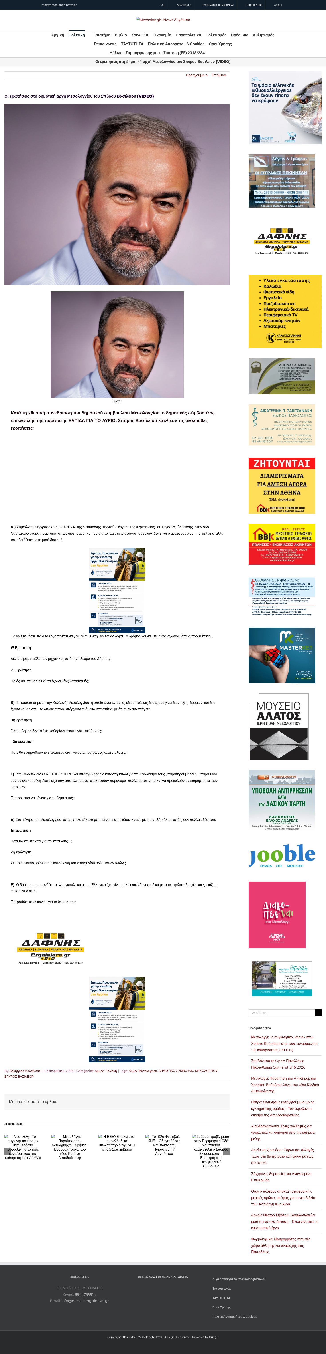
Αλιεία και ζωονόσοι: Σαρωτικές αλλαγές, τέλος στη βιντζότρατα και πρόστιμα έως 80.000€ (282, 1156)
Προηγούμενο (197, 75)
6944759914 (85, 1294)
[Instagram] (163, 1288)
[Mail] (175, 1288)
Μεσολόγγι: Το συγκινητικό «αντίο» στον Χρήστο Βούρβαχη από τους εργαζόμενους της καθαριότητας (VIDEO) (284, 1043)
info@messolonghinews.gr (59, 4)
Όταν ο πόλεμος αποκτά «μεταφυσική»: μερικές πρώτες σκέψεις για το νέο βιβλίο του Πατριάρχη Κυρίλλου (283, 1197)
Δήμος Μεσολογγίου (143, 1071)
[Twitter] (169, 1288)
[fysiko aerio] (117, 551)
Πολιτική (111, 1071)
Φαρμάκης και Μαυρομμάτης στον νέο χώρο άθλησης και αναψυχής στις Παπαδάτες (280, 1245)
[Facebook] (157, 1288)
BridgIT (214, 1337)
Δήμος (99, 1071)
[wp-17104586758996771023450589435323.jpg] (50, 924)
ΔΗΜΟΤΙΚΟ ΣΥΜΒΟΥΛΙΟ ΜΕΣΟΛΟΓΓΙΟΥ (188, 1071)
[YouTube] (151, 1288)
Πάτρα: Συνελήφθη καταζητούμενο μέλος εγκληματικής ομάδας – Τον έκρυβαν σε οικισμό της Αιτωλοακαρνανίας (282, 1108)
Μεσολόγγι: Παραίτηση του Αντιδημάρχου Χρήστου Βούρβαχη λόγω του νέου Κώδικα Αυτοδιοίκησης (285, 1084)
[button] (210, 52)
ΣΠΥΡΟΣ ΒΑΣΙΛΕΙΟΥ (19, 1077)
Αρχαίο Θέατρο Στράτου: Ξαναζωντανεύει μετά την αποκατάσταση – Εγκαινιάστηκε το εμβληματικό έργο (284, 1221)
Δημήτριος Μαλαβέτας (25, 1071)
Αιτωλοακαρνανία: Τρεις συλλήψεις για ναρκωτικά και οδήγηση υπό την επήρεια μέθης (283, 1132)
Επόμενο (219, 75)
